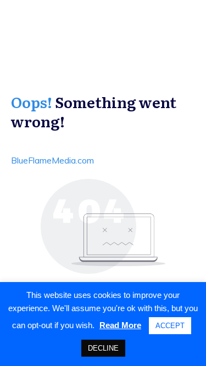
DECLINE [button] (103, 348)
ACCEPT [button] (170, 326)
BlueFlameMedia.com (52, 160)
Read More (120, 325)
